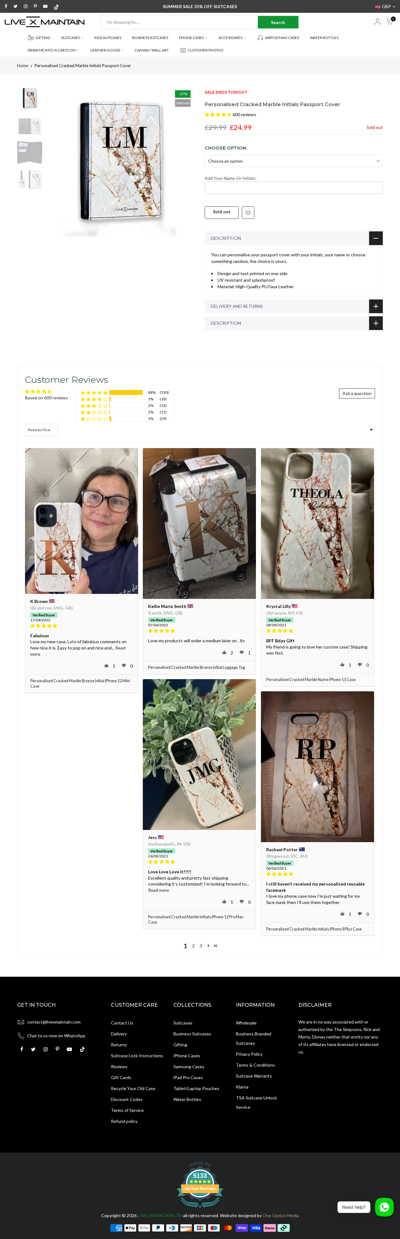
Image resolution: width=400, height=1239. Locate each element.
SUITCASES (70, 37)
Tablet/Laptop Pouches (196, 1088)
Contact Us (122, 1022)
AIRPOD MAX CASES (282, 37)
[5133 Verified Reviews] (200, 1209)
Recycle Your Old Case (133, 1088)
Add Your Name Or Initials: (231, 178)
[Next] (184, 162)
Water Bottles (187, 1099)
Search (278, 22)
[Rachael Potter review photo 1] (317, 766)
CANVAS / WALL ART (152, 50)
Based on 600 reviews (46, 397)
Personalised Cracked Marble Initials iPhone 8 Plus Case (314, 929)
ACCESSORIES (230, 37)
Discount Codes (126, 1099)
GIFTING (43, 37)
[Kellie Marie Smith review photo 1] (199, 523)
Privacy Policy (249, 1054)
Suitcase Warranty (254, 1076)
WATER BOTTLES (324, 37)
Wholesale (246, 1022)
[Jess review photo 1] (199, 754)
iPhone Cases (186, 1055)
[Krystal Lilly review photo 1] (317, 523)
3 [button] (201, 945)
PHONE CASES (191, 37)
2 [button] (193, 945)
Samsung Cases (188, 1066)
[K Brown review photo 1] (81, 521)
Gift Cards (121, 1077)
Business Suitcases (192, 1033)
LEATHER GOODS (105, 50)
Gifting (180, 1044)
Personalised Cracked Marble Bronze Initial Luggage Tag (196, 667)
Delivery (119, 1033)
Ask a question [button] (357, 393)
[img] (81, 626)
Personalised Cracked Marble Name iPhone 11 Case (311, 679)
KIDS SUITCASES (107, 37)
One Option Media (280, 1215)
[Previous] (56, 162)
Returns (119, 1044)
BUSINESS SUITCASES (150, 37)
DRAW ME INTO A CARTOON (52, 50)
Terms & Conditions (255, 1065)
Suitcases (182, 1022)
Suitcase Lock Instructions (137, 1055)
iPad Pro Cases (188, 1077)
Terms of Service (127, 1110)
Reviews (119, 1066)
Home (22, 65)
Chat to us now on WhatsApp (56, 1035)
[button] (218, 114)
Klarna (242, 1086)
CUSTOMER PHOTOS (205, 50)
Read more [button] (158, 890)
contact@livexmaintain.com (54, 1021)
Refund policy (124, 1121)
